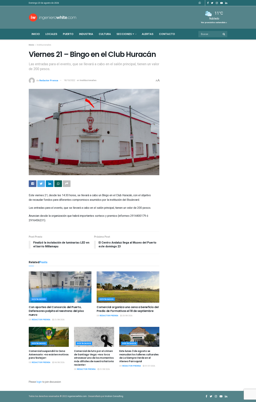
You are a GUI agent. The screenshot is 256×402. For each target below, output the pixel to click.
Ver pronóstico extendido (213, 22)
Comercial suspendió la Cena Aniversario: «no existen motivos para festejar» (49, 354)
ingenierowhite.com (77, 396)
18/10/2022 (69, 80)
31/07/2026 (149, 365)
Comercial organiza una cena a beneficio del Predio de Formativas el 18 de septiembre (127, 309)
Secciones (125, 34)
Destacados (39, 299)
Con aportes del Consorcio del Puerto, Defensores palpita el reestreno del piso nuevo (56, 311)
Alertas (147, 34)
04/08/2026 (59, 362)
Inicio (36, 34)
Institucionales (44, 44)
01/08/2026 (104, 369)
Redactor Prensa (48, 80)
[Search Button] (224, 34)
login (39, 382)
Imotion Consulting (114, 396)
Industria (86, 34)
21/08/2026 (59, 319)
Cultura (105, 34)
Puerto (68, 34)
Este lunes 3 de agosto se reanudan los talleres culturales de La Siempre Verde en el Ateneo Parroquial (139, 356)
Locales (51, 34)
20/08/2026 (127, 315)
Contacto (167, 34)
